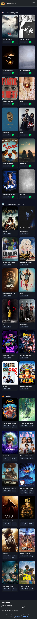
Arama (9, 610)
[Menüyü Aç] (33, 3)
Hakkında (3, 610)
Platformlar (15, 610)
